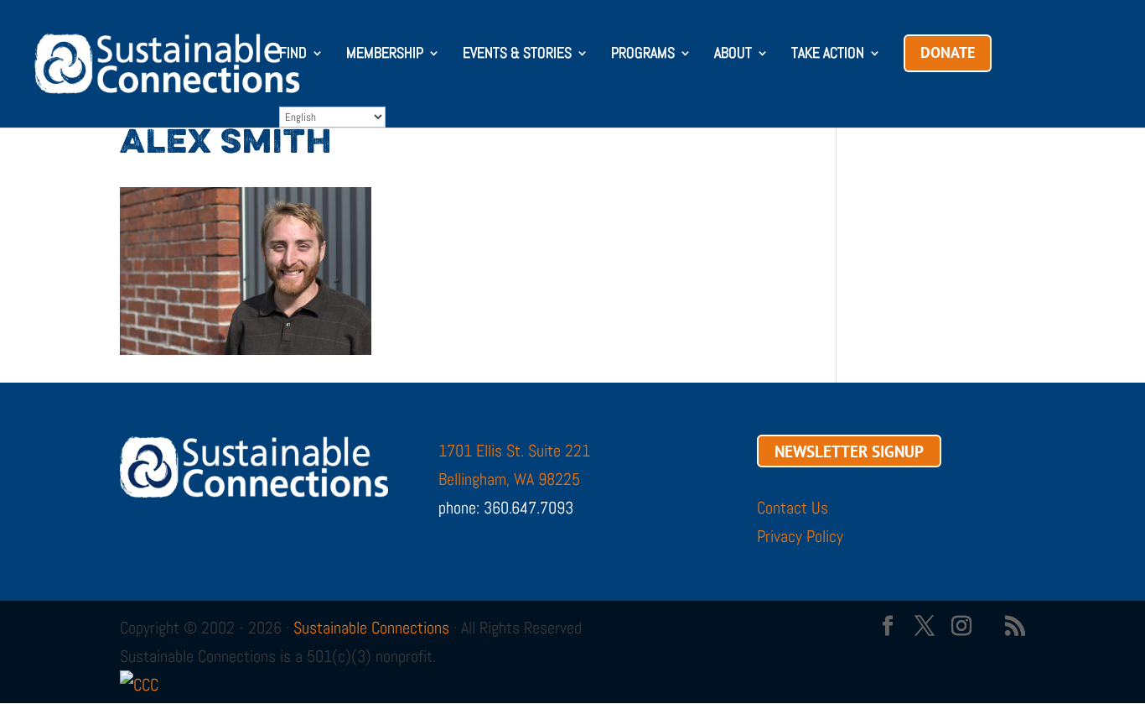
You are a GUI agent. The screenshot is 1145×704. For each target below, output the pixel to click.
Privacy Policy (800, 536)
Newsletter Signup (849, 451)
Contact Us (792, 508)
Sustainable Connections (371, 628)
